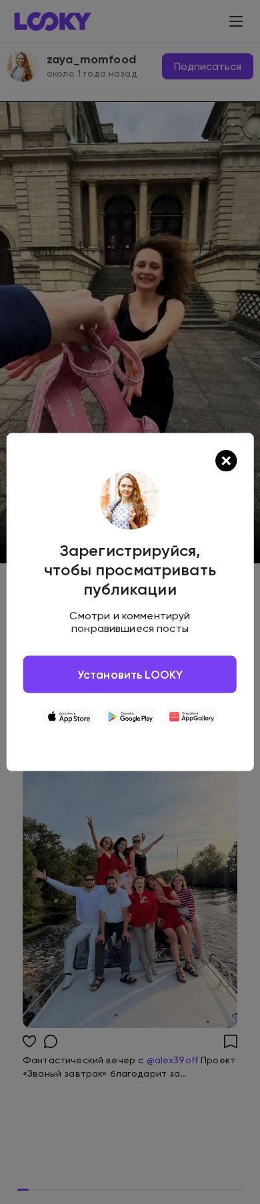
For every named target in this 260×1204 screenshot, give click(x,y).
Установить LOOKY (130, 674)
